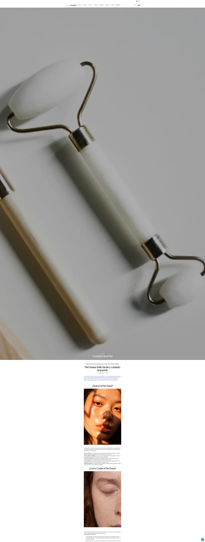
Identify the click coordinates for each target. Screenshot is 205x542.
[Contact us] (202, 539)
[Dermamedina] (70, 5)
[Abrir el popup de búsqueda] (135, 5)
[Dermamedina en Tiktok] (139, 1)
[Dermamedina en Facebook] (136, 1)
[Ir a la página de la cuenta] (137, 5)
